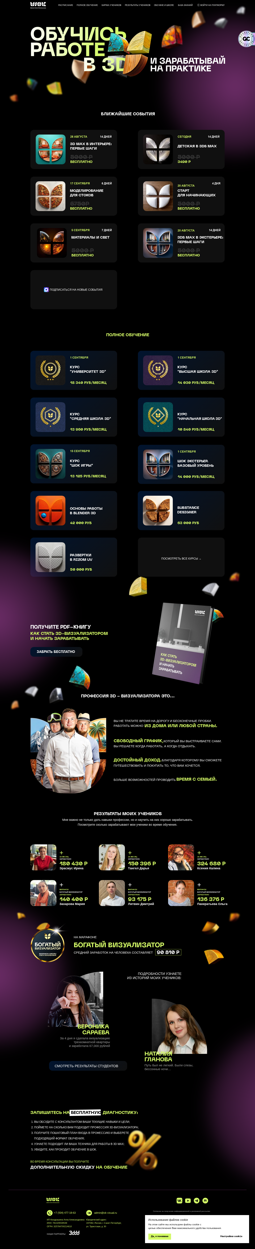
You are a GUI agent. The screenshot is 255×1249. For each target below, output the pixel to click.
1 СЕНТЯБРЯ (187, 451)
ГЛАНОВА (158, 1060)
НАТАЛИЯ (158, 1054)
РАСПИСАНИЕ (65, 5)
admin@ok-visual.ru (105, 1212)
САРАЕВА (95, 1033)
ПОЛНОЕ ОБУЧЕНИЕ (87, 5)
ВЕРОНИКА (93, 1027)
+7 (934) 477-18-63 (65, 1212)
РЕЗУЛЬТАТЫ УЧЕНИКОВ (137, 5)
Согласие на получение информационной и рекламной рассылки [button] (181, 1211)
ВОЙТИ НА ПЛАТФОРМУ (212, 5)
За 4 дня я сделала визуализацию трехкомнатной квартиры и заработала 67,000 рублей (85, 1042)
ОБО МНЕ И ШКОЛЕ (164, 5)
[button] (56, 652)
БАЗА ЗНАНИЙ (185, 5)
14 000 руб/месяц (196, 477)
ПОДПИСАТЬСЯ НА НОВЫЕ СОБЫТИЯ (76, 289)
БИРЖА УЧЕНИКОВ (111, 5)
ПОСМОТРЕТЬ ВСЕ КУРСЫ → (181, 558)
